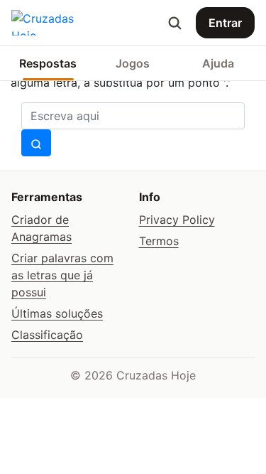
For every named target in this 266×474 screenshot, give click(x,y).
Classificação (47, 335)
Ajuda (218, 63)
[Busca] (174, 22)
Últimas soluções (57, 313)
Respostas (48, 63)
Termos (159, 241)
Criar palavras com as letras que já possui (62, 275)
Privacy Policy (177, 219)
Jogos (133, 63)
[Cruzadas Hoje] (55, 23)
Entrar (225, 23)
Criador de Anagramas (41, 228)
